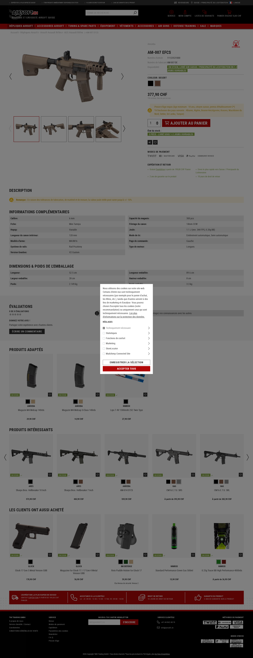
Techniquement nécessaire (118, 328)
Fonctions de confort (115, 338)
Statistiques (111, 333)
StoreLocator (112, 348)
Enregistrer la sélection (126, 362)
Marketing (110, 343)
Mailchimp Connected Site (118, 353)
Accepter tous (126, 369)
